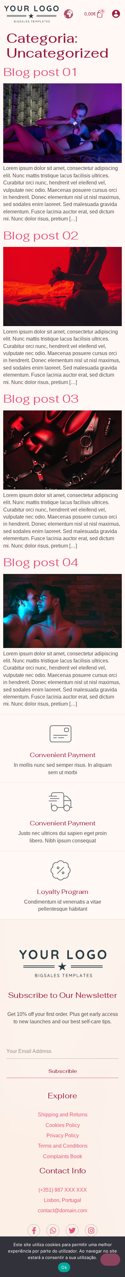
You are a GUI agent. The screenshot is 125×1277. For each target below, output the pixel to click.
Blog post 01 (41, 72)
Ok (64, 1267)
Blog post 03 (41, 398)
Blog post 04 (41, 562)
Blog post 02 (41, 235)
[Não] (110, 1260)
